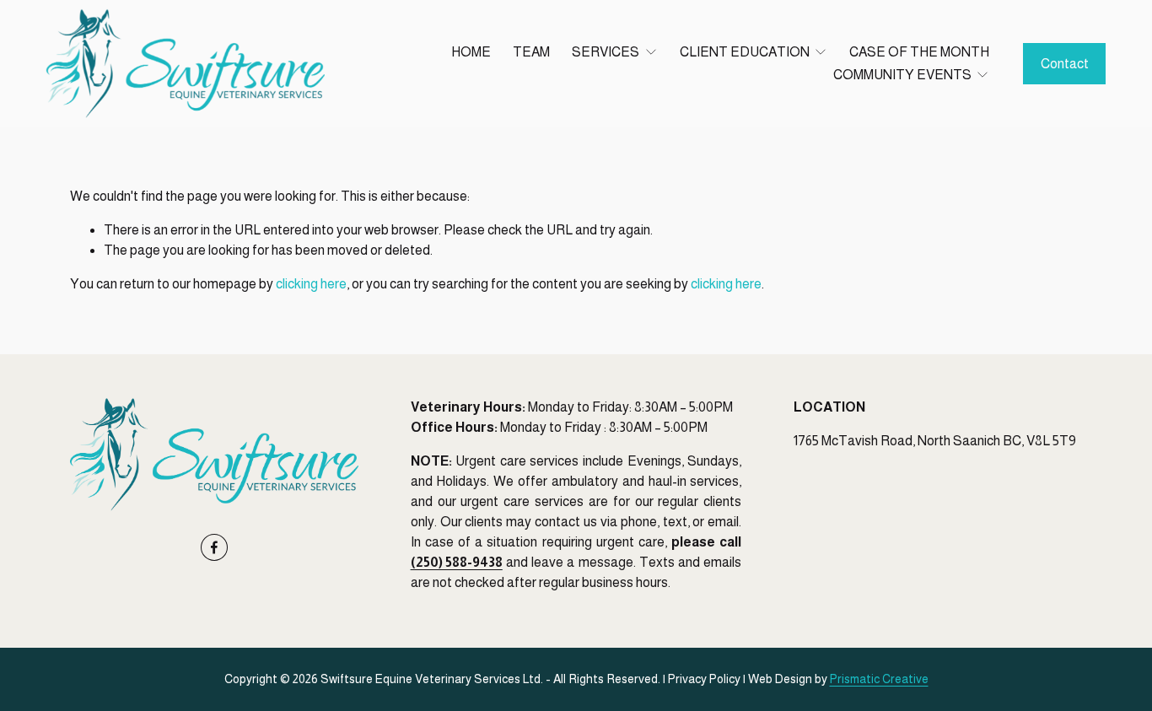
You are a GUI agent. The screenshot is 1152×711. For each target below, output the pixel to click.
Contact (1065, 64)
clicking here (311, 284)
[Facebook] (214, 547)
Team (531, 52)
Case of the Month (919, 52)
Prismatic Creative (879, 679)
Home (471, 52)
